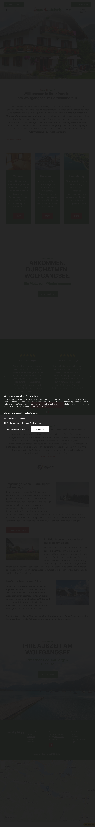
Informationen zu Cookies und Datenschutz (21, 413)
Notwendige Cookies (16, 419)
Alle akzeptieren (40, 429)
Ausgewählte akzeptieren (16, 429)
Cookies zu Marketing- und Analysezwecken (26, 423)
